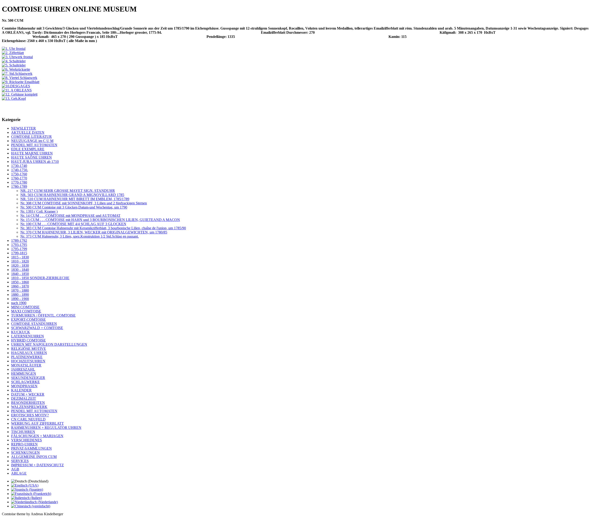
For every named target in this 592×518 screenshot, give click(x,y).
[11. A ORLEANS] (17, 90)
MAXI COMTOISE (26, 311)
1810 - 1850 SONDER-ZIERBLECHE (40, 278)
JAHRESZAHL (23, 369)
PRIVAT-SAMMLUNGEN (31, 448)
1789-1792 (19, 240)
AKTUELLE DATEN (27, 132)
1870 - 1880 (20, 290)
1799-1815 (19, 253)
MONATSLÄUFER (26, 365)
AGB (15, 469)
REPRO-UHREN (24, 444)
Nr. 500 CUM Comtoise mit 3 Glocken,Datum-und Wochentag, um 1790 (73, 207)
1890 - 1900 (20, 299)
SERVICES (20, 461)
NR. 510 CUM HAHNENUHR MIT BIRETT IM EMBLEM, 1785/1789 (74, 199)
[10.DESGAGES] (16, 86)
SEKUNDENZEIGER (28, 378)
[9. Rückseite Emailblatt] (20, 82)
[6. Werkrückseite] (16, 69)
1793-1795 (19, 245)
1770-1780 (19, 182)
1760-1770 (19, 178)
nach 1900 (18, 303)
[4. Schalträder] (14, 61)
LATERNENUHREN (27, 336)
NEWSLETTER (23, 128)
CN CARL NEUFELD (28, 419)
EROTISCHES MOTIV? (30, 415)
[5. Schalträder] (14, 65)
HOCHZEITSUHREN (28, 361)
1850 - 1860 (20, 282)
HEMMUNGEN (23, 374)
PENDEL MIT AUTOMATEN (34, 145)
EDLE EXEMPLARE (27, 149)
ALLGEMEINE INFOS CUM (34, 457)
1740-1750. (19, 170)
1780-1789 (19, 186)
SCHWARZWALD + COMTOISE (37, 328)
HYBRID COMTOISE (28, 340)
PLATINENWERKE (27, 357)
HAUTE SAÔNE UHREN (31, 157)
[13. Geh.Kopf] (14, 98)
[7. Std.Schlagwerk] (17, 74)
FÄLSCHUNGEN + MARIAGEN (37, 436)
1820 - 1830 (20, 265)
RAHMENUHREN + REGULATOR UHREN (46, 428)
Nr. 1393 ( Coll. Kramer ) (39, 211)
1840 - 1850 (20, 274)
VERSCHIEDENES (26, 440)
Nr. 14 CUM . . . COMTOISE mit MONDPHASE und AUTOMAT (70, 216)
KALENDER (21, 390)
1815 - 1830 (20, 257)
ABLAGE (19, 473)
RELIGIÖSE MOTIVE (28, 349)
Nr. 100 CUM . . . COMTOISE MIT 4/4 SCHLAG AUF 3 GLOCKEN (73, 224)
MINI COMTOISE (25, 307)
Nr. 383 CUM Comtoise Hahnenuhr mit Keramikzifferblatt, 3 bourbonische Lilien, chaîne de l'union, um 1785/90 (103, 228)
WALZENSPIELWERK (29, 407)
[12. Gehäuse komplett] (19, 94)
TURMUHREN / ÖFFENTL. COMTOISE (43, 315)
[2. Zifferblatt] (13, 53)
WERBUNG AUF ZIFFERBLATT (37, 423)
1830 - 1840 (20, 270)
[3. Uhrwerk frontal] (17, 57)
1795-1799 (19, 249)
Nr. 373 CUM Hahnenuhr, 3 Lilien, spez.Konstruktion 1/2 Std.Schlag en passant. (79, 236)
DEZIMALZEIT (23, 398)
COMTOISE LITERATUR (31, 137)
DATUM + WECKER (27, 394)
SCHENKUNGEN (25, 452)
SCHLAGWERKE (25, 382)
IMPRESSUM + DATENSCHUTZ (37, 465)
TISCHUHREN (23, 432)
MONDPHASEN (24, 386)
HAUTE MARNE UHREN (32, 153)
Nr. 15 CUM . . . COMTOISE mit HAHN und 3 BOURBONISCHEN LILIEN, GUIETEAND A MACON (100, 220)
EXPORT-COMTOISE (28, 319)
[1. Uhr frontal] (13, 49)
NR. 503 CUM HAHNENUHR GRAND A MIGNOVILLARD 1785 (72, 195)
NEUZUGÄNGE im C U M (32, 141)
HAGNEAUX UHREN (29, 353)
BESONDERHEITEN (28, 403)
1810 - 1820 (20, 261)
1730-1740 (19, 166)
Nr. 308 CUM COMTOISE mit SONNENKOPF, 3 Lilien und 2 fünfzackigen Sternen (83, 203)
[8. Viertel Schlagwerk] (19, 78)
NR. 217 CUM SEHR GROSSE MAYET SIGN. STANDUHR (67, 191)
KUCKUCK (20, 332)
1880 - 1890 (20, 295)
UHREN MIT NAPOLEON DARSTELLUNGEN (49, 344)
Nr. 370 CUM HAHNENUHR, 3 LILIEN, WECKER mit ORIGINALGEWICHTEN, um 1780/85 (93, 232)
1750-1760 (19, 174)
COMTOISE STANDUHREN (34, 324)
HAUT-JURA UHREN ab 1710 (35, 162)
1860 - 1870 (20, 286)
